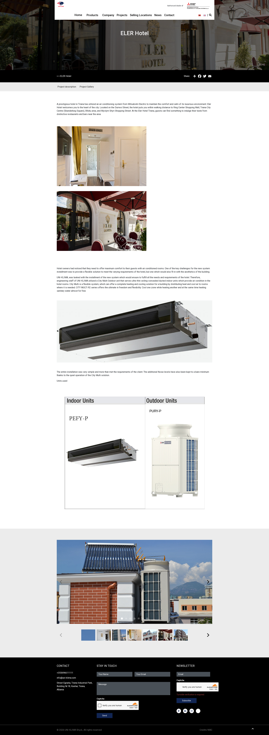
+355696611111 (65, 672)
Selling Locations (141, 15)
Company (108, 15)
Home (78, 15)
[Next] (208, 582)
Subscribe (186, 700)
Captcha (100, 699)
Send (104, 715)
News (158, 15)
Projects (122, 15)
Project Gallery (87, 86)
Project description (66, 86)
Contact (169, 15)
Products (92, 15)
